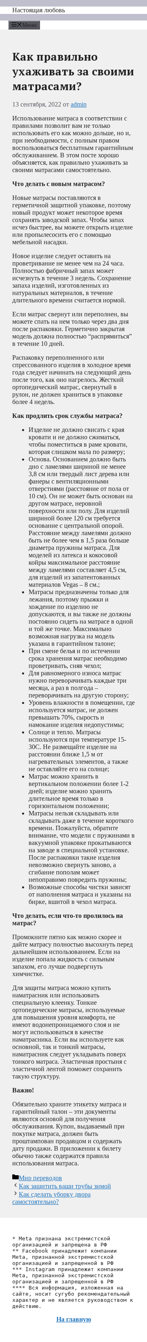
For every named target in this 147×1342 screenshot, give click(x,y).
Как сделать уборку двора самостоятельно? (51, 1198)
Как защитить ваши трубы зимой (65, 1186)
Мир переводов (40, 1177)
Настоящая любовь (38, 10)
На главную (73, 1319)
